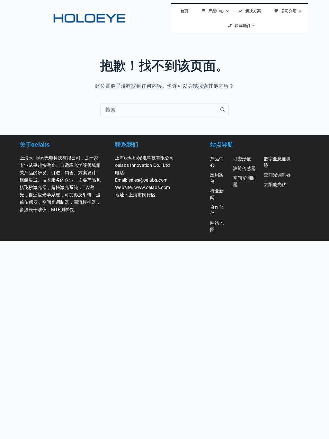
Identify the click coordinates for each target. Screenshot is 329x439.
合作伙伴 (217, 210)
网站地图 (217, 226)
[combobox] (158, 109)
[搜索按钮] (222, 109)
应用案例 (217, 178)
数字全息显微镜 (277, 162)
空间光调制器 (244, 181)
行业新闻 (217, 194)
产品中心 (217, 162)
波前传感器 (244, 168)
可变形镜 (242, 158)
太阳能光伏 (275, 184)
